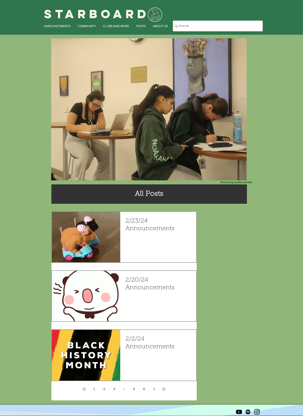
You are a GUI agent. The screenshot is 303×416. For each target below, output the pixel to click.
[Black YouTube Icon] (239, 412)
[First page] (84, 389)
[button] (57, 26)
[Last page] (164, 389)
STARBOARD (97, 13)
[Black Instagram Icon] (257, 412)
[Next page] (154, 389)
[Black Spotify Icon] (248, 412)
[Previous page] (94, 389)
